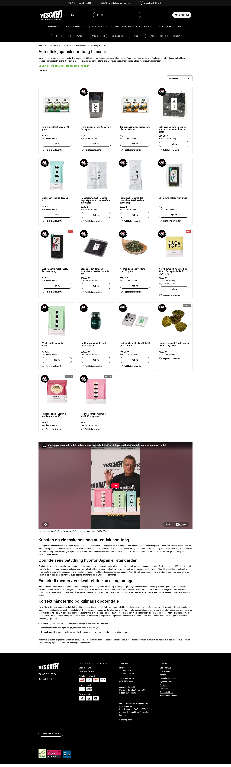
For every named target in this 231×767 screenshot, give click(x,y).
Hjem (40, 46)
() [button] (184, 15)
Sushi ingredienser (80, 46)
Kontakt (163, 675)
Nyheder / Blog (166, 682)
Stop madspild (98, 36)
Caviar (79, 36)
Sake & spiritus (118, 36)
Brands (137, 36)
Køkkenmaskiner (73, 26)
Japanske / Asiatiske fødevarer (124, 26)
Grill (179, 26)
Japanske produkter (95, 26)
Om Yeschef (165, 671)
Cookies (163, 685)
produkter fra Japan (167, 572)
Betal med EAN (85, 668)
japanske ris (177, 592)
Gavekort (176, 36)
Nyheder (59, 36)
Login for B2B (165, 668)
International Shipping (169, 696)
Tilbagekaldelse (166, 692)
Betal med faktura (86, 671)
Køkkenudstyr (54, 26)
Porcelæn (148, 26)
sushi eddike (43, 616)
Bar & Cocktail (165, 26)
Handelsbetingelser (168, 678)
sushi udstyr (72, 613)
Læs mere (42, 70)
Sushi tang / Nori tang (98, 46)
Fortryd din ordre (51, 733)
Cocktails (164, 689)
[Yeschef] (51, 15)
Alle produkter (157, 36)
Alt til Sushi (67, 46)
